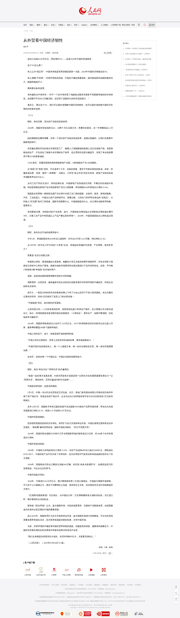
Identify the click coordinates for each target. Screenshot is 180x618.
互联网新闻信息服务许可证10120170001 (52, 597)
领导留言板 (79, 575)
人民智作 (103, 575)
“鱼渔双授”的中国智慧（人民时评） (136, 69)
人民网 (26, 31)
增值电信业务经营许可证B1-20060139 (79, 597)
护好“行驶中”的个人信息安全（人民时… (138, 75)
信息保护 (130, 585)
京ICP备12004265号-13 (133, 597)
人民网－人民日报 (51, 53)
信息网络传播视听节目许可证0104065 (47, 601)
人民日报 (27, 575)
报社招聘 (64, 585)
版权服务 (97, 585)
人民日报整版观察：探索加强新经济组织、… (139, 96)
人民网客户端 (116, 25)
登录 (153, 25)
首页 (25, 25)
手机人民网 (66, 575)
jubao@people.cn (110, 589)
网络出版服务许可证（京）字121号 (101, 601)
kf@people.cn (71, 593)
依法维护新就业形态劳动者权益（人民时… (139, 80)
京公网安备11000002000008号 (135, 601)
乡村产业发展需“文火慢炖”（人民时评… (138, 54)
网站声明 (113, 585)
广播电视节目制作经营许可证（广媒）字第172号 (108, 597)
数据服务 (105, 585)
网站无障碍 (126, 25)
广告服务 (81, 585)
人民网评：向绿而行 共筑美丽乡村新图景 (138, 48)
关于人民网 (55, 585)
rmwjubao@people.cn (118, 593)
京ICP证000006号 (119, 601)
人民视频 (91, 575)
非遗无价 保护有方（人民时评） (135, 85)
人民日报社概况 (44, 585)
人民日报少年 (41, 575)
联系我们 (138, 585)
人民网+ (54, 575)
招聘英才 (72, 585)
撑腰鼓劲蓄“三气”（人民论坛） (135, 91)
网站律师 (122, 585)
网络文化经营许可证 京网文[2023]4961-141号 (74, 601)
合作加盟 (89, 585)
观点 (31, 31)
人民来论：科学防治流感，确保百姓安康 (138, 59)
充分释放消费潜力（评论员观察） (136, 64)
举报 (133, 25)
